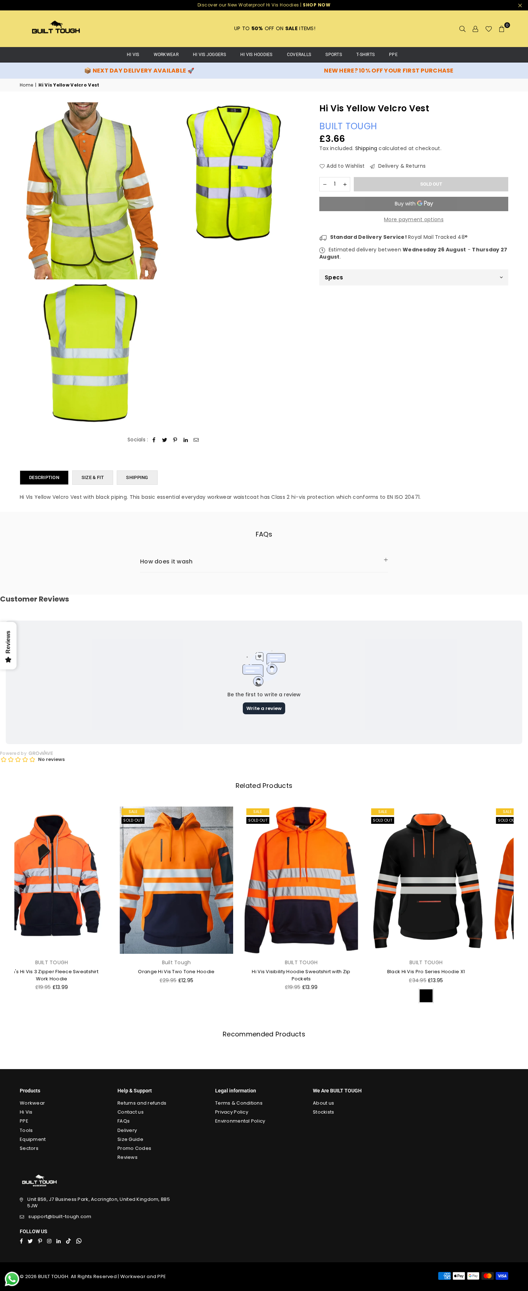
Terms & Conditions (239, 1103)
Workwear (166, 54)
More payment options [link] (414, 219)
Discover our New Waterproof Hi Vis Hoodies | (264, 5)
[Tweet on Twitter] (164, 440)
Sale (33, 811)
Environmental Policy (240, 1121)
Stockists (323, 1112)
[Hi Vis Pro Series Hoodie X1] (451, 880)
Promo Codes (134, 1148)
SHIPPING (137, 477)
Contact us (130, 1112)
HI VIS (133, 54)
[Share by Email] (196, 440)
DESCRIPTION (44, 477)
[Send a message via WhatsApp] (12, 1279)
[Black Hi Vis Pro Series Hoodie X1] (326, 880)
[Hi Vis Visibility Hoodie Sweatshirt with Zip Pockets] (202, 880)
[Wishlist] (488, 28)
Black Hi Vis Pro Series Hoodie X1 (326, 971)
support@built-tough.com (59, 1216)
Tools (26, 1130)
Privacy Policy (231, 1112)
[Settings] (475, 28)
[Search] (462, 28)
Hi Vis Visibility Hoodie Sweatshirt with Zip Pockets (201, 975)
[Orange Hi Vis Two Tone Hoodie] (77, 880)
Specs (334, 277)
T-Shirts (365, 54)
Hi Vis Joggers (209, 54)
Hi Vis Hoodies (256, 54)
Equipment (33, 1139)
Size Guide (130, 1139)
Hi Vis (26, 1112)
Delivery (127, 1130)
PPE (393, 54)
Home (26, 85)
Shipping (366, 148)
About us (323, 1103)
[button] (501, 28)
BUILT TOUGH (348, 126)
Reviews (127, 1157)
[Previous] (10, 907)
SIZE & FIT (93, 477)
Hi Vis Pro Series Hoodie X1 (451, 971)
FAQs (123, 1121)
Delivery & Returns (401, 166)
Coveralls (299, 54)
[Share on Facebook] (154, 440)
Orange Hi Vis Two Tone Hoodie (76, 971)
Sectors (29, 1148)
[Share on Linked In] (186, 440)
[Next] (518, 907)
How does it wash (166, 561)
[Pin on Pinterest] (175, 440)
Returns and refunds (141, 1103)
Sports (333, 54)
